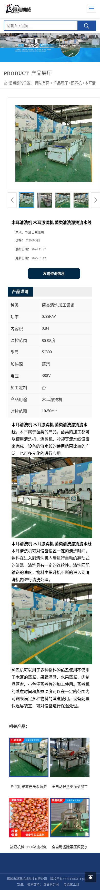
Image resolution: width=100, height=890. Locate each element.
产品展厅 (61, 83)
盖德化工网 (71, 884)
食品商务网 (51, 884)
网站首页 (42, 83)
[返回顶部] (90, 877)
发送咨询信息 (54, 274)
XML (20, 884)
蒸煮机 (76, 83)
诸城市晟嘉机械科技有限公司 (27, 879)
